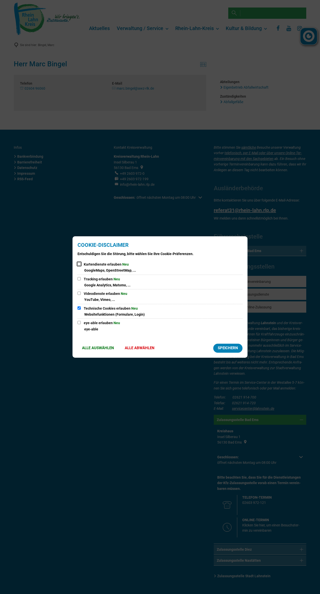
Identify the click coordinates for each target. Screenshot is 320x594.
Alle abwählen (139, 348)
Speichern (228, 348)
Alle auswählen (98, 348)
